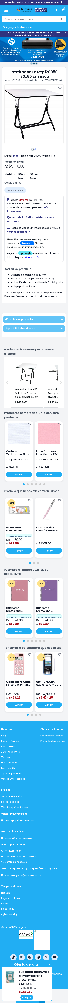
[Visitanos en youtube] (54, 957)
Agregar (19, 474)
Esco (16, 155)
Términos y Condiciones (14, 807)
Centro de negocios (16, 862)
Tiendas (5, 757)
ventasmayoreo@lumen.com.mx (23, 875)
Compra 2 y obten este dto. (19, 536)
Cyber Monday (9, 914)
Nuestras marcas (10, 762)
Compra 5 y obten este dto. (19, 617)
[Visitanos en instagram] (22, 957)
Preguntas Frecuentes (52, 741)
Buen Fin (5, 903)
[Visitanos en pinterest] (38, 957)
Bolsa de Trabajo (10, 741)
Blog (3, 735)
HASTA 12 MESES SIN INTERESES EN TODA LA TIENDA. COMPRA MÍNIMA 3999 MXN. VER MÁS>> (34, 34)
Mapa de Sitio (8, 768)
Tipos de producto (11, 773)
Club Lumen (8, 746)
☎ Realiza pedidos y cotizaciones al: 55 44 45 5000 (32, 2)
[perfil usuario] (56, 10)
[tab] (24, 484)
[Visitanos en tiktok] (13, 957)
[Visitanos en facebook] (30, 957)
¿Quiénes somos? (11, 751)
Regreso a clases (10, 898)
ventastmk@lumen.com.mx (20, 856)
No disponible (15, 190)
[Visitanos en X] (46, 957)
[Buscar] (61, 19)
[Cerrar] (65, 33)
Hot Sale (5, 892)
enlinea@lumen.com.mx (18, 838)
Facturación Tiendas (51, 735)
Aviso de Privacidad (11, 796)
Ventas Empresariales (13, 778)
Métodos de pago (11, 801)
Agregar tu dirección (18, 27)
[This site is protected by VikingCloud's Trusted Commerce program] (42, 940)
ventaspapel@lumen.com (19, 820)
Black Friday (7, 909)
